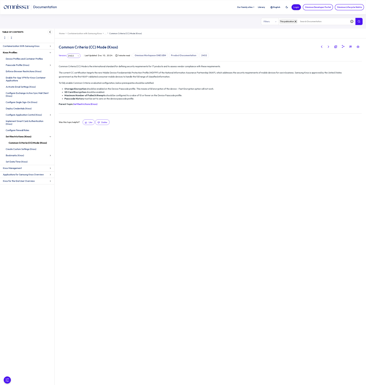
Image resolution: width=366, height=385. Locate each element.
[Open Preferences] (7, 380)
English (276, 7)
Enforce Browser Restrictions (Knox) (23, 71)
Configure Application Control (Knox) (24, 114)
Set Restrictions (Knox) (18, 136)
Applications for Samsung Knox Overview (23, 174)
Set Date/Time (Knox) (17, 161)
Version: (62, 55)
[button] (287, 7)
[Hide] (50, 32)
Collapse (11, 37)
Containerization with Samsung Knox (84, 33)
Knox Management (12, 168)
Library (261, 7)
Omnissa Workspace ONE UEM (150, 55)
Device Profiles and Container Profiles (24, 58)
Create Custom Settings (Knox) (21, 149)
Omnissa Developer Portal (318, 7)
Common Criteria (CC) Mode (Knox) (28, 142)
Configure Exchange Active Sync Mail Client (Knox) (27, 94)
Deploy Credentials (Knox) (19, 108)
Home (62, 33)
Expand (4, 37)
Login (296, 7)
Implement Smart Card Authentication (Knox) (24, 122)
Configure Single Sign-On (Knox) (21, 102)
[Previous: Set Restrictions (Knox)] (322, 47)
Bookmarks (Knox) (15, 155)
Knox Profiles (10, 52)
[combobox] (313, 21)
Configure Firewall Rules (17, 130)
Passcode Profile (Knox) (17, 65)
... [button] (105, 33)
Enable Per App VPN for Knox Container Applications (26, 79)
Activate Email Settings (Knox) (21, 86)
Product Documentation (183, 55)
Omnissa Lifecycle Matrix (349, 7)
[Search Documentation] (359, 21)
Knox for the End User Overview (19, 180)
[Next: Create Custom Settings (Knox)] (328, 47)
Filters (266, 21)
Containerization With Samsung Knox (21, 46)
